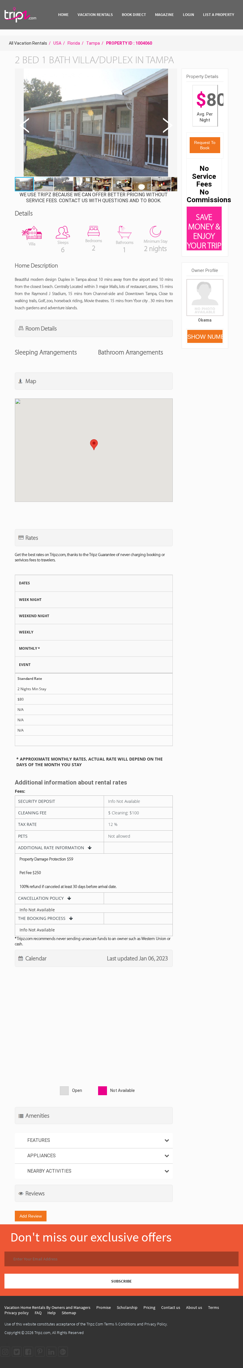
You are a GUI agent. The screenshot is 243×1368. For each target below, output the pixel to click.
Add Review (31, 1216)
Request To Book (204, 145)
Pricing (149, 1307)
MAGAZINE (164, 14)
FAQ (38, 1312)
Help (51, 1312)
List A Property (218, 14)
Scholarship (127, 1307)
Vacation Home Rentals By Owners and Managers (47, 1307)
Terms (213, 1307)
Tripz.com (42, 1332)
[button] (95, 123)
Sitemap (69, 1312)
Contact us (170, 1307)
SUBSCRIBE (121, 1281)
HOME (63, 14)
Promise (103, 1307)
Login (188, 14)
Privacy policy (16, 1312)
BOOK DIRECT (134, 14)
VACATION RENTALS (95, 14)
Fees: (20, 791)
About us (194, 1307)
